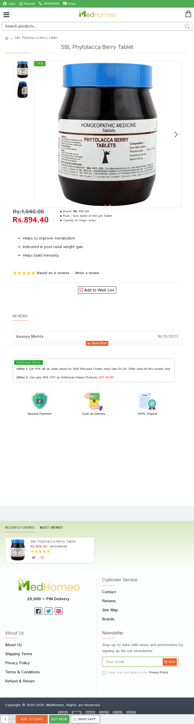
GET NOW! (106, 377)
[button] (39, 134)
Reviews (20, 316)
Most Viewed (51, 528)
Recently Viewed (20, 528)
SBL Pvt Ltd (81, 211)
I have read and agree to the (137, 673)
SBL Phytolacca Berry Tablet (53, 541)
